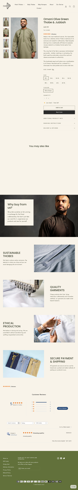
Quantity (47, 95)
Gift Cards (6, 461)
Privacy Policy (7, 470)
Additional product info (53, 118)
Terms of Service (7, 476)
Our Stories (59, 5)
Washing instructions (52, 123)
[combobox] (27, 423)
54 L (51, 78)
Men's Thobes (19, 5)
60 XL (63, 83)
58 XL (51, 83)
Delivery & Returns (51, 128)
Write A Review (62, 408)
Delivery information (8, 467)
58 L (46, 83)
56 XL (69, 78)
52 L (46, 78)
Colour (46, 87)
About (51, 5)
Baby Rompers (42, 5)
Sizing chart (6, 464)
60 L (57, 83)
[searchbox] (12, 423)
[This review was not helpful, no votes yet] (69, 441)
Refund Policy (7, 473)
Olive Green (48, 91)
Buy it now (59, 112)
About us (5, 458)
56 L (63, 78)
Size (45, 75)
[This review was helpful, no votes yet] (66, 441)
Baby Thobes (31, 5)
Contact (39, 8)
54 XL (57, 78)
